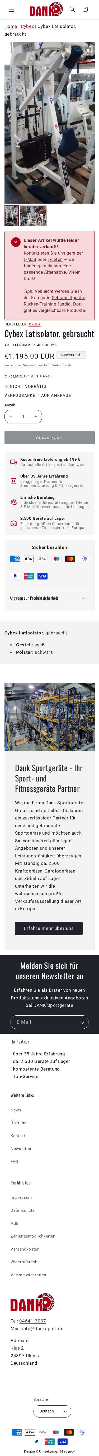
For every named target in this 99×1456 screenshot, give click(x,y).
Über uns (19, 1122)
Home (10, 26)
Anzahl (10, 405)
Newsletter (21, 1148)
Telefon (55, 259)
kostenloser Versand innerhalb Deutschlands (38, 365)
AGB (15, 1223)
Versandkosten (25, 1249)
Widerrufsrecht (25, 1262)
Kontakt (18, 1135)
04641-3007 (32, 1321)
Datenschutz (22, 1210)
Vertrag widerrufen (28, 1275)
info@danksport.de (42, 1328)
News (16, 1110)
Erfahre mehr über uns (49, 928)
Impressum (21, 1197)
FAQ (14, 1161)
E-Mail (30, 259)
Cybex (27, 26)
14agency (67, 1451)
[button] (11, 9)
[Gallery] (49, 135)
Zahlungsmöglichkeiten (33, 1236)
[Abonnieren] (82, 1022)
